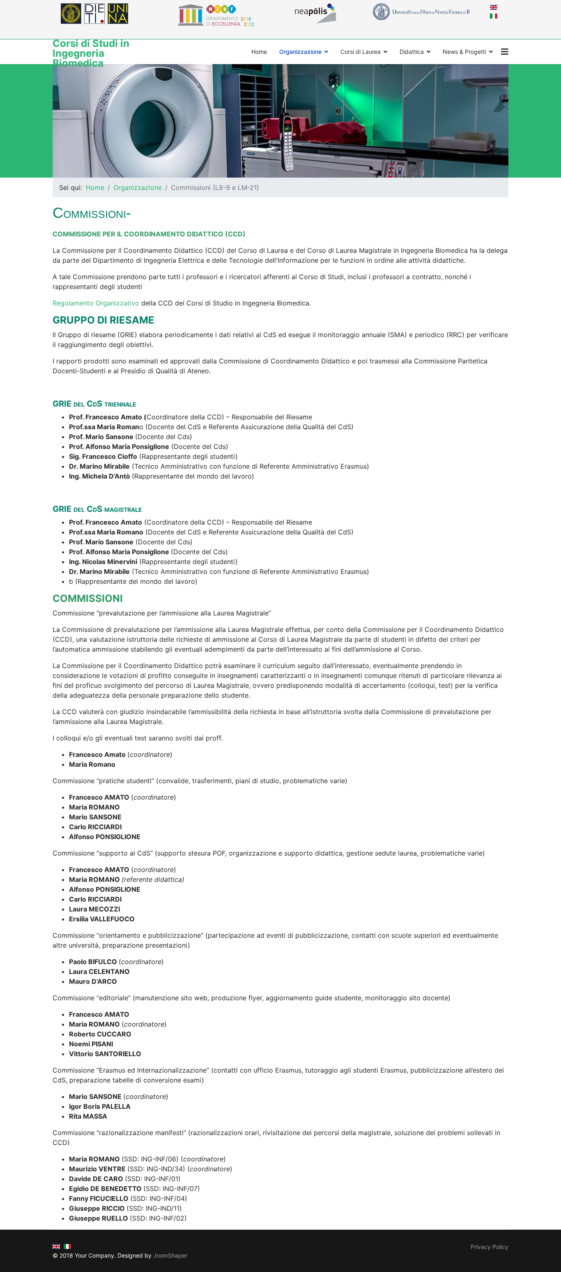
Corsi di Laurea (360, 51)
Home (259, 51)
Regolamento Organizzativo (96, 303)
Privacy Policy (489, 1246)
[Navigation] (504, 51)
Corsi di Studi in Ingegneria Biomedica (91, 53)
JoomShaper (170, 1255)
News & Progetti (464, 51)
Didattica (412, 51)
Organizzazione (300, 51)
